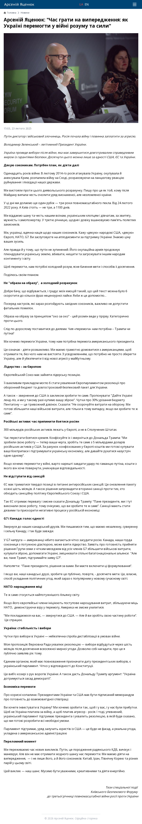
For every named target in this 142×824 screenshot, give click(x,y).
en (87, 4)
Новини (25, 12)
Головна (11, 12)
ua (81, 4)
